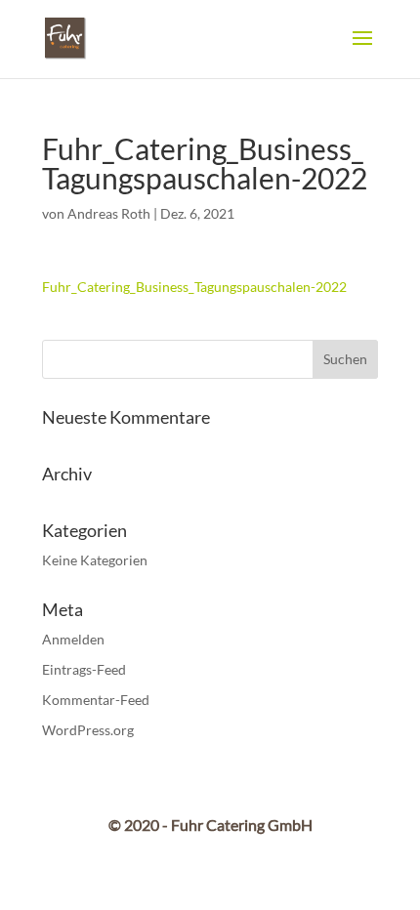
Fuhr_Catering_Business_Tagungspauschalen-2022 (194, 286)
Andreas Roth (108, 213)
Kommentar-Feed (95, 699)
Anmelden (73, 639)
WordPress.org (88, 730)
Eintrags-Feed (84, 669)
